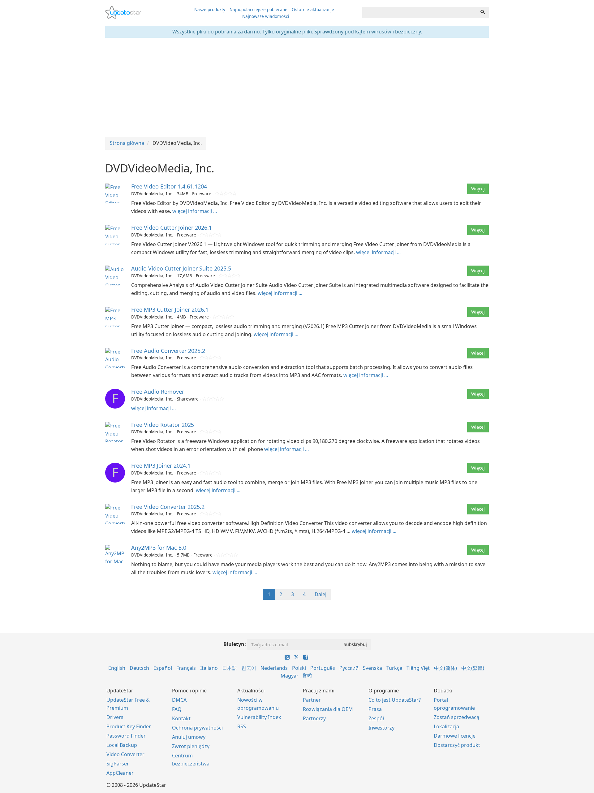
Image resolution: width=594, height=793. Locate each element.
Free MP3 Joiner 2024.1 (161, 465)
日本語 (229, 668)
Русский (349, 668)
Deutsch (139, 668)
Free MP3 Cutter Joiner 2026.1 (170, 309)
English (116, 668)
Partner (312, 699)
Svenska (372, 668)
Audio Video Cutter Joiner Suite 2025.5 (181, 268)
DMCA (179, 699)
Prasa (375, 709)
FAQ (177, 709)
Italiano (209, 668)
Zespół (376, 718)
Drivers (114, 717)
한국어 (248, 668)
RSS (241, 726)
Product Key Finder (128, 726)
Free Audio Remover (157, 391)
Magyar (290, 675)
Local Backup (121, 745)
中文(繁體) (472, 668)
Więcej (478, 189)
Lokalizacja (446, 726)
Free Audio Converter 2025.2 (168, 350)
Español (162, 668)
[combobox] (419, 12)
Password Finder (126, 735)
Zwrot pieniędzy (190, 746)
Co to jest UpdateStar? (394, 699)
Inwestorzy (381, 727)
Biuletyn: (234, 644)
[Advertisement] (297, 87)
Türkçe (394, 668)
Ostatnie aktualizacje (313, 9)
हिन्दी (307, 675)
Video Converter (125, 754)
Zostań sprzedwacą (456, 717)
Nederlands (274, 668)
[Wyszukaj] (482, 12)
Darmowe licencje (455, 735)
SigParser (117, 763)
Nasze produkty (209, 9)
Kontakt (181, 718)
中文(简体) (445, 668)
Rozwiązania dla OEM (328, 709)
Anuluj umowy (188, 737)
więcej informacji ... (194, 211)
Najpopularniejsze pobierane (258, 9)
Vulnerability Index (259, 717)
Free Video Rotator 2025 (162, 424)
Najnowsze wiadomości (265, 16)
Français (186, 668)
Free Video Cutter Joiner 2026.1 (171, 227)
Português (322, 668)
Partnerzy (314, 718)
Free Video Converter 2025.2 (167, 506)
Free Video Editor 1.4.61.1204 (169, 186)
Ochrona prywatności (197, 727)
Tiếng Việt (418, 668)
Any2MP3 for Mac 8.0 (158, 547)
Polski (299, 668)
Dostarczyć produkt (457, 745)
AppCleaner (120, 772)
